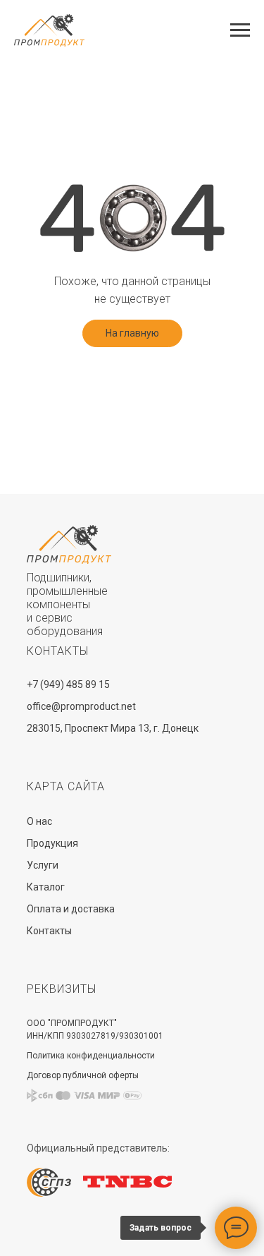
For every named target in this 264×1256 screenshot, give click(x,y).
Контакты (49, 930)
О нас (39, 821)
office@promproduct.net (81, 706)
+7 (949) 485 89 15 (68, 684)
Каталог (46, 887)
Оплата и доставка (71, 908)
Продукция (52, 843)
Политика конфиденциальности (91, 1056)
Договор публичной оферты (83, 1075)
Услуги (42, 865)
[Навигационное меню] (240, 30)
